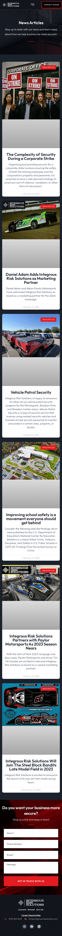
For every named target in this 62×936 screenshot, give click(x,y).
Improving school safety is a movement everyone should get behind (31, 518)
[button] (32, 5)
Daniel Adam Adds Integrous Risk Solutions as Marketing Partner (31, 278)
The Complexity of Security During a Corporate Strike (31, 156)
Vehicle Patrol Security (31, 392)
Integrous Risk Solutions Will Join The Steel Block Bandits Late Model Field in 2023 (31, 764)
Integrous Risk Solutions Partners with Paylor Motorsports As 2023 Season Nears (31, 642)
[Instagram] (24, 926)
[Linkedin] (39, 926)
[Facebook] (31, 926)
